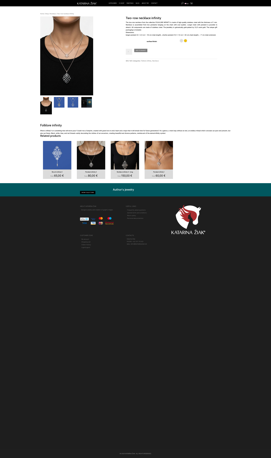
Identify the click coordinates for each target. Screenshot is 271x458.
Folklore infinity (146, 61)
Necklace (53, 14)
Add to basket (141, 50)
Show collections (88, 192)
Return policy (131, 215)
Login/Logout (85, 247)
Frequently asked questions (136, 210)
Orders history (86, 244)
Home (42, 14)
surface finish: (152, 41)
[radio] (181, 40)
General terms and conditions (137, 213)
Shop (47, 14)
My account (85, 239)
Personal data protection (135, 218)
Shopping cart (86, 242)
